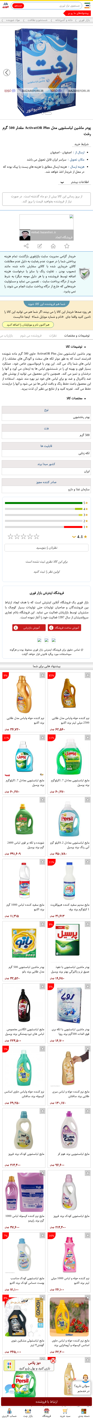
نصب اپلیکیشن (13, 13)
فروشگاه (46, 1416)
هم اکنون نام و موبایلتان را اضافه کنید (28, 324)
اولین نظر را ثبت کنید (46, 571)
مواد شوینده (13, 20)
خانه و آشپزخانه (64, 20)
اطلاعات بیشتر (74, 181)
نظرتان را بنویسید (46, 547)
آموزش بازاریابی (31, 628)
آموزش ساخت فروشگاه (67, 628)
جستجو (18, 5)
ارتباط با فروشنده (47, 1401)
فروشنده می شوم (31, 335)
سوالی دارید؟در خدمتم (81, 1388)
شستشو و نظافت (37, 20)
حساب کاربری (9, 1416)
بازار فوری (84, 20)
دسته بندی (84, 1416)
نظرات (53, 335)
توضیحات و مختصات (77, 335)
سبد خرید (65, 1416)
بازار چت (28, 1416)
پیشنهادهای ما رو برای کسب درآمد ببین (67, 13)
